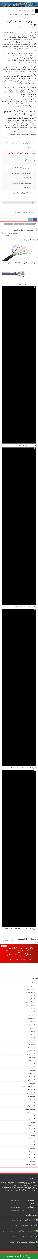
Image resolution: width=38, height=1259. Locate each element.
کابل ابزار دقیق (30, 1005)
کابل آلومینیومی (30, 1002)
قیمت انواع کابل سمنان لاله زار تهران (22, 1242)
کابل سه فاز (31, 1076)
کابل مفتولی (31, 1148)
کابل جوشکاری (30, 1041)
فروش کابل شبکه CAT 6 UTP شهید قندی (22, 767)
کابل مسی (32, 1141)
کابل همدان (31, 1158)
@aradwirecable (15, 1207)
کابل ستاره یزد (31, 1070)
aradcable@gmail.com (17, 1210)
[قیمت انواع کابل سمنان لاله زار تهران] (37, 1242)
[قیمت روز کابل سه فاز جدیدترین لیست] (37, 1220)
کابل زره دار (31, 1060)
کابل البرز (32, 1021)
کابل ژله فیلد (31, 1067)
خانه (35, 14)
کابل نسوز (32, 1151)
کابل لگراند (32, 1128)
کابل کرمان (31, 1115)
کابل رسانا (32, 1057)
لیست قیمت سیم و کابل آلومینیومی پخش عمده (19, 1231)
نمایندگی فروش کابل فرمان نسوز (23, 229)
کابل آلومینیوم (31, 998)
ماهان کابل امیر (30, 1164)
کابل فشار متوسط (29, 1109)
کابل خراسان (31, 1044)
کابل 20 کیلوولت (30, 992)
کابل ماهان (32, 1132)
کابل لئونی (32, 1122)
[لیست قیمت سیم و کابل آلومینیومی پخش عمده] (37, 1231)
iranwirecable (30, 27)
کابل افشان (31, 1018)
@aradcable (14, 1204)
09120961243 (15, 1200)
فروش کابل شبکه (20, 224)
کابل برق (32, 1028)
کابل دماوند (31, 1050)
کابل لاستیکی (31, 1125)
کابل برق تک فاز (30, 1031)
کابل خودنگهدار (30, 1047)
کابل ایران (32, 1024)
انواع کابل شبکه (30, 224)
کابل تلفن (32, 1034)
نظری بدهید (12, 27)
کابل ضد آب (31, 1096)
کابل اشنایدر (31, 1015)
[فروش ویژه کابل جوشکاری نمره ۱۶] (37, 1225)
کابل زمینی (32, 1063)
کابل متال (32, 1135)
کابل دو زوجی (31, 1054)
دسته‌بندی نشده (30, 982)
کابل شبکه (30, 14)
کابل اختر (32, 1011)
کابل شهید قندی (30, 1089)
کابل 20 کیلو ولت (30, 989)
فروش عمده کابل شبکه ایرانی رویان (24, 445)
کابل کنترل (32, 1119)
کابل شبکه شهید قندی (29, 1086)
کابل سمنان (31, 1073)
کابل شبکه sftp (9, 224)
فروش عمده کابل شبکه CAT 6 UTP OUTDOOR (20, 929)
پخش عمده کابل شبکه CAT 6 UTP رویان (22, 606)
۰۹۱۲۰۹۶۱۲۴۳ (17, 168)
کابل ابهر (32, 1008)
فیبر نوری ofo (31, 986)
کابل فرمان (31, 1099)
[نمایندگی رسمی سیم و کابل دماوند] (37, 1236)
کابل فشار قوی (30, 1106)
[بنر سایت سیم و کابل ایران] (19, 4)
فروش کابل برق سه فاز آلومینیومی (11, 233)
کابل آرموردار (31, 995)
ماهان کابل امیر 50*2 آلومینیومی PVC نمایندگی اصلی (19, 10)
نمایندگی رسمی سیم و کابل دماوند (23, 1236)
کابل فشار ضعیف (30, 1102)
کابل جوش (32, 1037)
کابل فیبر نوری (31, 1112)
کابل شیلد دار (31, 1093)
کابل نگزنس (31, 1154)
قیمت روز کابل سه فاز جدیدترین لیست (22, 1220)
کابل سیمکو (31, 1080)
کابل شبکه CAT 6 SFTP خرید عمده (24, 284)
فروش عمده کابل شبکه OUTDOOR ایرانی (22, 263)
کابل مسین (32, 1145)
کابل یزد (32, 1161)
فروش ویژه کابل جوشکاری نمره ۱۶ (23, 1225)
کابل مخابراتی (31, 1138)
